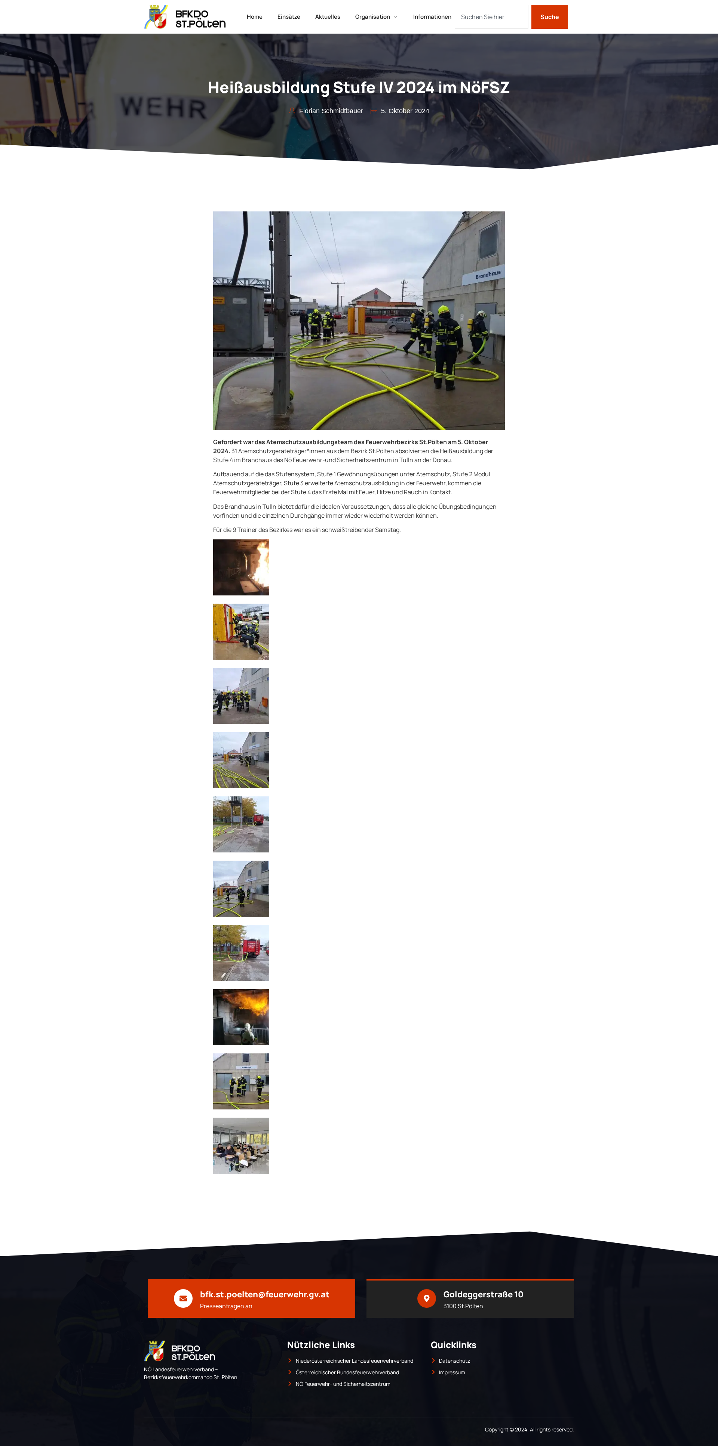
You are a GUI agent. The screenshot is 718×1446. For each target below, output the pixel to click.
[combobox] (491, 17)
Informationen (432, 17)
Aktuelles (327, 17)
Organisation (372, 17)
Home (255, 17)
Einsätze (288, 17)
